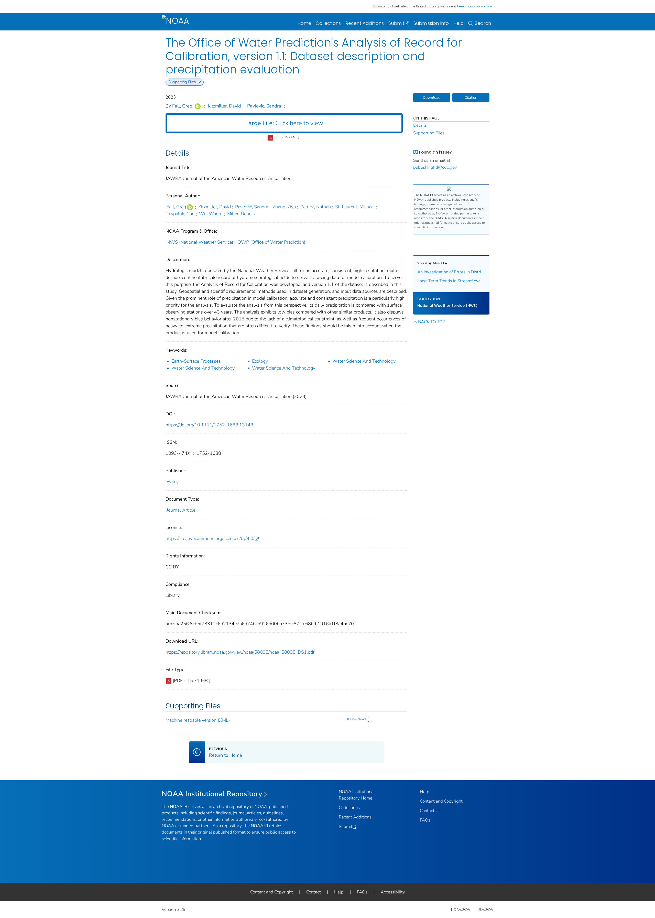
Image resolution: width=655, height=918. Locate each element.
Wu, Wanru (211, 214)
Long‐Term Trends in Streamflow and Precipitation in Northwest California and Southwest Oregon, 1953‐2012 (451, 281)
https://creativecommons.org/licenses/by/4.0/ (210, 538)
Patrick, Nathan (315, 207)
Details (420, 125)
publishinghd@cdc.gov (435, 167)
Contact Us (430, 811)
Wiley (173, 482)
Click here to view (284, 123)
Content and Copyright (441, 801)
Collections (328, 23)
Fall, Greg (182, 106)
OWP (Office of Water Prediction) (271, 242)
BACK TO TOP (431, 322)
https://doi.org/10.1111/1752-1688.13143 (209, 425)
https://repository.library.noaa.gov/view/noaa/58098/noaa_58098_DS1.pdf (240, 652)
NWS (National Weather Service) (200, 242)
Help (458, 23)
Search (483, 23)
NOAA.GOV (460, 909)
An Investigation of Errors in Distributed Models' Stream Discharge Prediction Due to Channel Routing (451, 272)
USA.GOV (485, 909)
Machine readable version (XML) (198, 720)
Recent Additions (364, 23)
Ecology (260, 361)
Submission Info (431, 23)
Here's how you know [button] (473, 6)
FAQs (425, 820)
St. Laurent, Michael (355, 207)
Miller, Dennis (241, 214)
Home (304, 23)
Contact (313, 892)
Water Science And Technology (364, 361)
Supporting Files (428, 133)
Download (358, 719)
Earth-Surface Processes (196, 361)
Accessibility (393, 892)
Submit (396, 23)
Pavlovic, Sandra (264, 106)
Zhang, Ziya (284, 207)
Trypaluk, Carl (181, 214)
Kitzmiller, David (224, 106)
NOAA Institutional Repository (212, 794)
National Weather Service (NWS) (447, 305)
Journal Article (181, 510)
